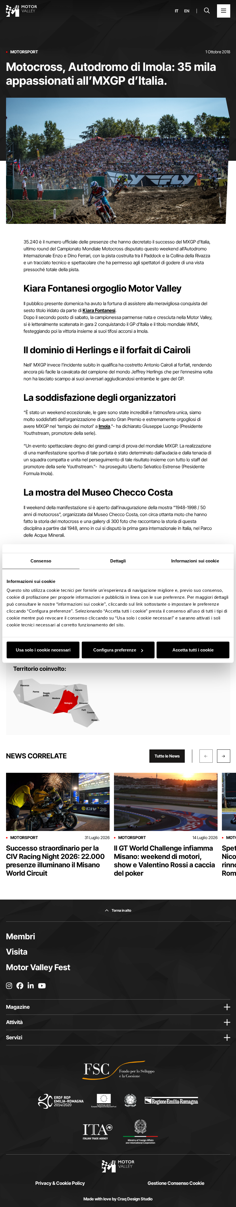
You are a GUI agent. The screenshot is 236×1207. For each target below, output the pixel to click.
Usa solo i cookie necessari (43, 649)
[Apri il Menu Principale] (223, 11)
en (186, 11)
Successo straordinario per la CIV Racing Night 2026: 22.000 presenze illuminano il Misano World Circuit (55, 860)
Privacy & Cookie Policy (60, 1183)
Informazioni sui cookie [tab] (195, 560)
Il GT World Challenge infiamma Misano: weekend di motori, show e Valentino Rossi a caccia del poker (164, 860)
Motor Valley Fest (38, 967)
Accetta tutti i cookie (193, 649)
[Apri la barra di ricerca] (207, 10)
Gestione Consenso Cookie (176, 1183)
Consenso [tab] (41, 560)
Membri (20, 936)
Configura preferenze (114, 649)
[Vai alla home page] (21, 11)
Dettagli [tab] (118, 560)
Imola (104, 426)
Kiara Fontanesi (99, 310)
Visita (16, 952)
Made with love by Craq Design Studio (118, 1199)
